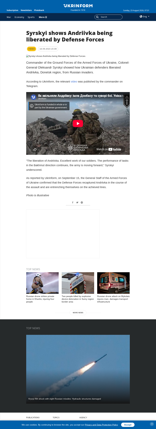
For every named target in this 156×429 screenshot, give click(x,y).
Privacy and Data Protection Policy (101, 425)
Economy (19, 17)
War (9, 17)
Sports (31, 17)
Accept (127, 425)
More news (78, 313)
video (74, 81)
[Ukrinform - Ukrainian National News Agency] (78, 5)
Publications (32, 418)
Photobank (39, 10)
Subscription (12, 10)
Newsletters (26, 10)
